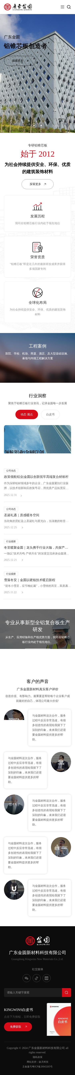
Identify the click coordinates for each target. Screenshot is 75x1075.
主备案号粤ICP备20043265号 (37, 1066)
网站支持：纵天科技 (37, 1061)
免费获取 (15, 1026)
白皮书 (50, 414)
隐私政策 (37, 1057)
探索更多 (17, 60)
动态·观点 (27, 414)
